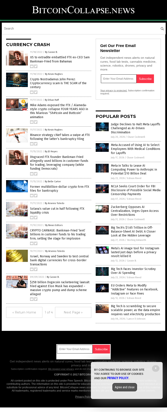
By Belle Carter (53, 181)
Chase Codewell (136, 137)
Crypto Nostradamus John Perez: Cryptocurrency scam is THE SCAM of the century (58, 83)
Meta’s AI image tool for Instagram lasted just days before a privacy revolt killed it (135, 252)
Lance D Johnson (136, 318)
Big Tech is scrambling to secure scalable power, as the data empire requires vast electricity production (135, 310)
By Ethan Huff (52, 100)
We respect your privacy (61, 369)
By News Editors (54, 225)
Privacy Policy (83, 396)
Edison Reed (134, 178)
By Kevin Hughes (54, 74)
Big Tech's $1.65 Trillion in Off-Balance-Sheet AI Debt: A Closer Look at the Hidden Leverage (133, 231)
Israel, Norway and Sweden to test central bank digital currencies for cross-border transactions (59, 260)
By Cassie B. (51, 52)
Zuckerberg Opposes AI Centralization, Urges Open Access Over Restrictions (135, 211)
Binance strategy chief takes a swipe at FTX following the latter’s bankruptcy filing (60, 137)
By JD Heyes (51, 151)
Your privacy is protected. (113, 90)
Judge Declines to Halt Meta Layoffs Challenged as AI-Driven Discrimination (135, 128)
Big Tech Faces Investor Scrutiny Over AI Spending (133, 271)
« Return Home (24, 312)
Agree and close (125, 387)
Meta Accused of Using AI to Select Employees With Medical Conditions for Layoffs (135, 149)
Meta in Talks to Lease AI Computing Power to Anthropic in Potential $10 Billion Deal (134, 169)
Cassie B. (132, 260)
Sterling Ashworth (136, 240)
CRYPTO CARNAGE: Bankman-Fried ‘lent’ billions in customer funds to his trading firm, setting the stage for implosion (58, 234)
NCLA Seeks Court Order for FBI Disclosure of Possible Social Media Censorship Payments (135, 190)
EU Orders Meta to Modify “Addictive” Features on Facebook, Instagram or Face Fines (134, 289)
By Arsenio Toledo (54, 203)
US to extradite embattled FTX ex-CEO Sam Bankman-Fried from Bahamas (60, 59)
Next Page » (73, 312)
